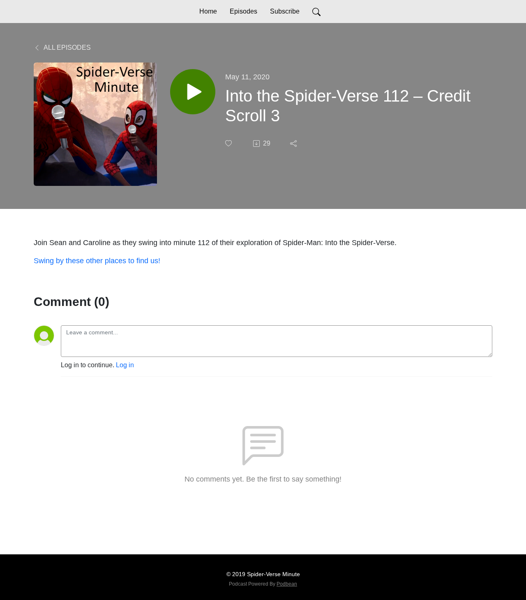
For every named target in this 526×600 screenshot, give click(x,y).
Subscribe (285, 11)
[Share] (294, 143)
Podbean (287, 584)
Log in (125, 364)
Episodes (243, 11)
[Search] (316, 11)
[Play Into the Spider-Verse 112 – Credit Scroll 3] (192, 91)
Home (208, 11)
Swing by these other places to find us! (97, 260)
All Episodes (66, 47)
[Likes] (229, 143)
